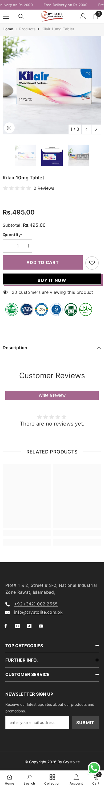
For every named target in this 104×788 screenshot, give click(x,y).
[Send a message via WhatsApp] (94, 768)
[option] (52, 85)
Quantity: (12, 234)
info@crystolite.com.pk (38, 612)
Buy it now (52, 280)
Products (27, 29)
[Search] (21, 16)
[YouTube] (41, 626)
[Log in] (83, 16)
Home (8, 29)
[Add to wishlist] (92, 263)
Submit (85, 722)
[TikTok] (29, 626)
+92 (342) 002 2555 (36, 604)
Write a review (52, 395)
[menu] (6, 16)
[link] (27, 533)
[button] (86, 129)
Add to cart (42, 262)
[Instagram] (17, 626)
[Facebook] (6, 626)
